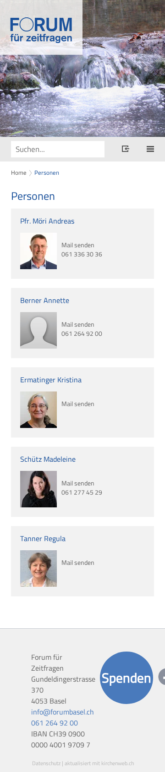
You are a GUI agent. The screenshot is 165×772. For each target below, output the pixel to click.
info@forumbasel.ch (62, 712)
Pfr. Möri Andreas (47, 221)
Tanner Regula (43, 538)
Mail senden (77, 244)
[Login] (125, 150)
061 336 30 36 (81, 254)
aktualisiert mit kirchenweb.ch (99, 763)
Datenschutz (46, 763)
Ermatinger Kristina (51, 379)
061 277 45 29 (81, 492)
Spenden (126, 677)
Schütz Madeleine (48, 459)
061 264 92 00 (81, 334)
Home (19, 172)
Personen (46, 172)
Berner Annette (44, 300)
